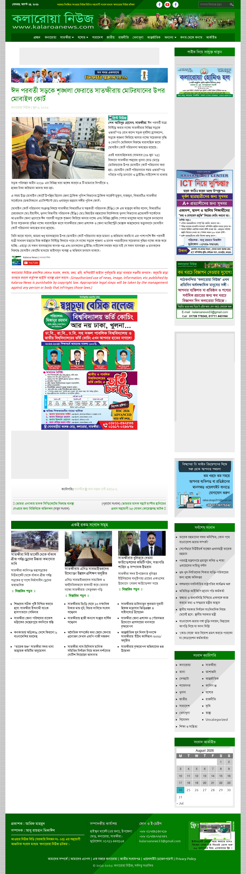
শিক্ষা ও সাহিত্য (188, 726)
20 (204, 783)
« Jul (180, 803)
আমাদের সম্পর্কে (58, 859)
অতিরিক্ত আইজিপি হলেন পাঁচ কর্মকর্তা (201, 591)
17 (180, 783)
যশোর (82, 37)
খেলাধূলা (138, 37)
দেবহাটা (184, 678)
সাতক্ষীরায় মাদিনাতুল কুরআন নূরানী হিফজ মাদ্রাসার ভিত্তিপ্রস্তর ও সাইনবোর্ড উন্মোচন (142, 608)
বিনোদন (184, 719)
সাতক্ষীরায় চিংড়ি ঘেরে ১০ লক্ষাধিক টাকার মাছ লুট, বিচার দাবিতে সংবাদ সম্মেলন (89, 608)
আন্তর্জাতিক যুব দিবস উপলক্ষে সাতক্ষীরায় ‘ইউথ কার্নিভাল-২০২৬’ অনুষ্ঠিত (141, 636)
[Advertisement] (89, 56)
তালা (182, 672)
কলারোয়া (50, 37)
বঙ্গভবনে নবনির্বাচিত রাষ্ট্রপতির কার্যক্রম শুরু (204, 584)
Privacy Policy (186, 859)
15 (220, 776)
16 (228, 776)
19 (196, 783)
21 (212, 783)
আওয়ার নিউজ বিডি (22, 839)
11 (188, 776)
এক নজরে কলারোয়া (105, 859)
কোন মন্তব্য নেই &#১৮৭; (102, 489)
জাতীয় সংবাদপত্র (130, 859)
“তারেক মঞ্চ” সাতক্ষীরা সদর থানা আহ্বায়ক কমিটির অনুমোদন (34, 648)
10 (180, 776)
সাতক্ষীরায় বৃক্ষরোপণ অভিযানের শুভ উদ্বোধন (142, 648)
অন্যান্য (169, 37)
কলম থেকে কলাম (191, 37)
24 (180, 790)
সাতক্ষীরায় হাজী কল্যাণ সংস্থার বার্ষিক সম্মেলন (89, 620)
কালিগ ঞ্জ (211, 685)
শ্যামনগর (184, 685)
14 (212, 776)
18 (188, 783)
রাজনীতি (123, 37)
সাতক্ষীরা (65, 37)
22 (220, 783)
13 (204, 776)
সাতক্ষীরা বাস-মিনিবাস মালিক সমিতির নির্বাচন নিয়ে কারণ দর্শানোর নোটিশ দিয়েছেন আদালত (89, 650)
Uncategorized (217, 719)
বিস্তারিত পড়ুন (23, 591)
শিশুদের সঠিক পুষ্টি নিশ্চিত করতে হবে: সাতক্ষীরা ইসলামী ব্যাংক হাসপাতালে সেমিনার (33, 608)
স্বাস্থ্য (208, 713)
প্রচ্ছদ (37, 37)
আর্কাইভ (211, 37)
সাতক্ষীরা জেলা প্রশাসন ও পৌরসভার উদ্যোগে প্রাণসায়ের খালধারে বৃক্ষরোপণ (142, 622)
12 (196, 776)
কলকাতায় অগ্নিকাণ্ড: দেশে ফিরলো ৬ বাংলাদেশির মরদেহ (35, 634)
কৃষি (208, 706)
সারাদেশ (97, 37)
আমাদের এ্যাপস (80, 859)
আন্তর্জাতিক (154, 37)
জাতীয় (111, 37)
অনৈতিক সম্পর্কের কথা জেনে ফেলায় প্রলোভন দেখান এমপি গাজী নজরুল (89, 634)
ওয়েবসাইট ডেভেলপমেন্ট (158, 859)
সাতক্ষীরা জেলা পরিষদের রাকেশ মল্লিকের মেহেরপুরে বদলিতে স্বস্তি (33, 620)
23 (228, 783)
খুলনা (182, 692)
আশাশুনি (211, 672)
